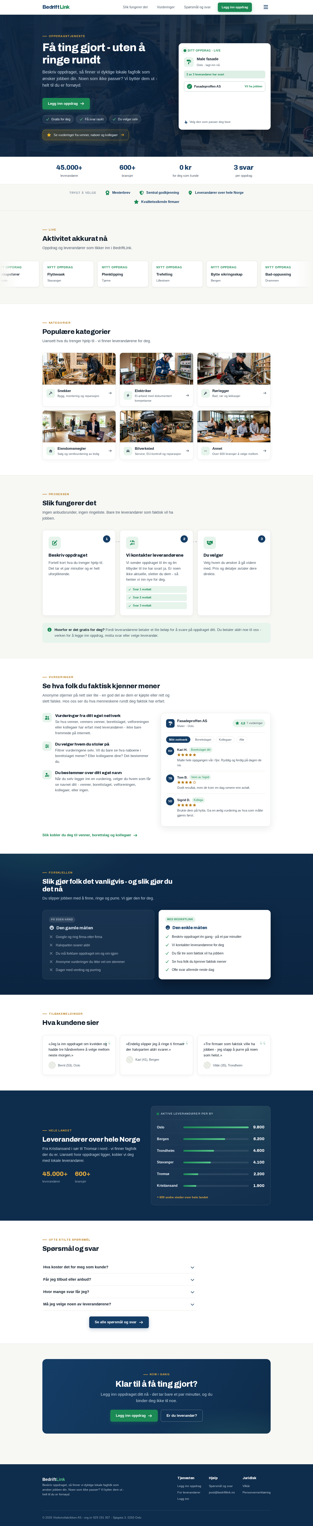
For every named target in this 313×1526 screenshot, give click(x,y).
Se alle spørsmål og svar (115, 1322)
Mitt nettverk (178, 739)
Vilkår (246, 1486)
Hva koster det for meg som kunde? (75, 1267)
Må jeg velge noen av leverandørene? (77, 1304)
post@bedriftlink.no (222, 1492)
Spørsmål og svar (197, 7)
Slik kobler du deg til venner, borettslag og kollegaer (86, 835)
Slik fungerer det (135, 7)
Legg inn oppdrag (235, 7)
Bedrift (55, 7)
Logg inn (183, 1498)
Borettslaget (203, 739)
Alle (241, 739)
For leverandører (188, 1492)
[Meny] (266, 7)
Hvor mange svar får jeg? (66, 1292)
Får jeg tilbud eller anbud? (67, 1279)
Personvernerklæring (257, 1492)
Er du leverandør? (182, 1416)
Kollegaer (225, 739)
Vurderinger (166, 7)
